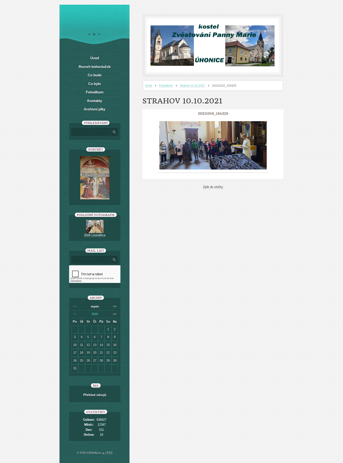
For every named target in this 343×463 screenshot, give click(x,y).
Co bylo (94, 84)
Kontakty (94, 101)
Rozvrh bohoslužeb (95, 67)
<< (75, 306)
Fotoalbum (166, 85)
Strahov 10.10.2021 (192, 85)
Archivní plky (94, 109)
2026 (94, 314)
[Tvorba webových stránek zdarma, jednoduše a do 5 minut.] (103, 453)
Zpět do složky (213, 187)
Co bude (95, 75)
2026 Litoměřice (94, 235)
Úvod (148, 85)
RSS (109, 452)
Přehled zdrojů (94, 395)
